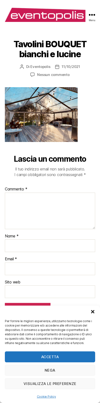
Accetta (50, 357)
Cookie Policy (46, 396)
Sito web (12, 282)
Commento (16, 189)
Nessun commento (53, 74)
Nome (11, 236)
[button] (92, 311)
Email (11, 259)
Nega (50, 370)
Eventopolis (40, 66)
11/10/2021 (71, 66)
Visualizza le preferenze (50, 383)
